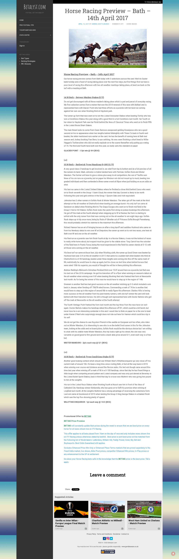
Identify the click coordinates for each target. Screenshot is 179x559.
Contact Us (125, 534)
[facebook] (104, 538)
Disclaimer (116, 534)
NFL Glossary (26, 64)
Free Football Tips (26, 25)
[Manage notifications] (173, 554)
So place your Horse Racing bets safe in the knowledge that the (91, 459)
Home (21, 20)
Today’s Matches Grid (27, 30)
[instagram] (107, 538)
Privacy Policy (91, 534)
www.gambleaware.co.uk (130, 546)
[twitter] (111, 538)
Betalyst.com (35, 7)
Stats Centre (24, 35)
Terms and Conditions (104, 534)
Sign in (22, 46)
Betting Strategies (28, 61)
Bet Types (25, 58)
